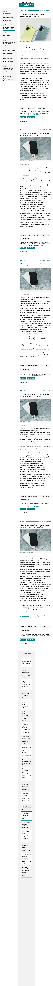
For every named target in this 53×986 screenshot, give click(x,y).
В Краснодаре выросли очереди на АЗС (26, 807)
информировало (24, 95)
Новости (22, 117)
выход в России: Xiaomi (28, 108)
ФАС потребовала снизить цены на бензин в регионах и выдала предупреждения (26, 751)
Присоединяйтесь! (38, 114)
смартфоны (43, 108)
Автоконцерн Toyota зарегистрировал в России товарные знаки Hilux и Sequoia (26, 836)
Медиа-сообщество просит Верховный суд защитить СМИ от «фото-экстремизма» (26, 774)
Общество (23, 10)
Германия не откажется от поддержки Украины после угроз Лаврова (26, 786)
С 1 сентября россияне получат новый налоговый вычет (26, 662)
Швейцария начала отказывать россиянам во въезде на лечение (25, 716)
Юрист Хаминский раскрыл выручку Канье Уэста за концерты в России (26, 740)
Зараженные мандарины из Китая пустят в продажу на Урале (26, 694)
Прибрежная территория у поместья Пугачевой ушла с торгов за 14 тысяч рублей (26, 728)
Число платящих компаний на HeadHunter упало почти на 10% (26, 825)
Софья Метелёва (47, 10)
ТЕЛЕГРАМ (31, 117)
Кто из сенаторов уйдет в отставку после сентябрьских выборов (26, 704)
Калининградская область (29, 235)
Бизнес (22, 130)
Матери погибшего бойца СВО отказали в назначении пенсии (26, 685)
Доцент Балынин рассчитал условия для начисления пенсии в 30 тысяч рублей (26, 859)
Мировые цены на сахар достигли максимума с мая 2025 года (26, 762)
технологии (25, 238)
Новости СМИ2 (23, 121)
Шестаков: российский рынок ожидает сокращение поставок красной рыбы (26, 871)
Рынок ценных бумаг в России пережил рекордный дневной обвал (26, 847)
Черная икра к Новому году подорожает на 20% (25, 816)
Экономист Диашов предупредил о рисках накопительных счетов (26, 673)
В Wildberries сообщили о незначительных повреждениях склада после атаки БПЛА (26, 798)
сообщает (34, 52)
